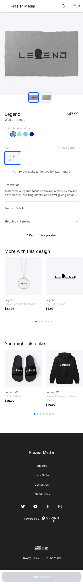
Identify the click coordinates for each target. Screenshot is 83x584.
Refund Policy (41, 494)
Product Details (14, 208)
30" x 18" (11, 158)
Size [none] (7, 148)
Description (12, 185)
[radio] (13, 158)
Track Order (41, 475)
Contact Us (42, 484)
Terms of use (53, 558)
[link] (23, 276)
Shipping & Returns (17, 221)
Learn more (62, 171)
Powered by (31, 518)
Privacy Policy (30, 558)
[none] (66, 148)
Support (41, 465)
